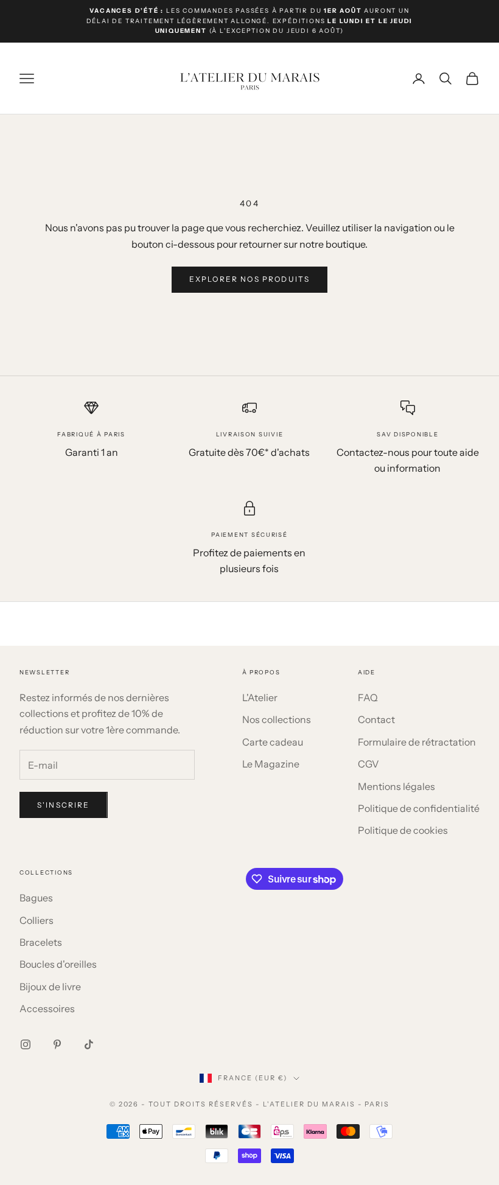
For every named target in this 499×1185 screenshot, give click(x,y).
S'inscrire (63, 804)
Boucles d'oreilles (58, 964)
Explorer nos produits (249, 279)
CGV (368, 764)
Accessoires (47, 1008)
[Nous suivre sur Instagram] (25, 1044)
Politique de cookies (403, 830)
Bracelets (40, 942)
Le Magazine (270, 764)
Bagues (36, 898)
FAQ (368, 697)
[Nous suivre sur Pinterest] (57, 1044)
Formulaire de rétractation (417, 742)
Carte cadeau (272, 742)
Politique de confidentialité (419, 808)
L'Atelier (259, 697)
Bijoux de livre (50, 987)
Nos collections (276, 719)
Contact (376, 719)
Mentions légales (396, 786)
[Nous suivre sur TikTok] (89, 1044)
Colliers (36, 920)
